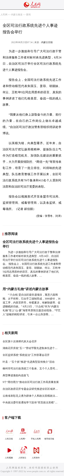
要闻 (28, 14)
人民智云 (22, 458)
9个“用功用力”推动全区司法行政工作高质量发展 (31, 382)
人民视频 (9, 458)
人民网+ (22, 439)
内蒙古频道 (16, 14)
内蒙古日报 (47, 42)
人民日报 (9, 439)
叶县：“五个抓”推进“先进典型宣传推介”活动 (28, 361)
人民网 (3, 14)
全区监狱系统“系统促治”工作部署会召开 (26, 355)
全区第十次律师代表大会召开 (20, 341)
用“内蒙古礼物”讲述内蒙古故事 (26, 289)
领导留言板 (49, 439)
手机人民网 (36, 439)
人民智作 (36, 458)
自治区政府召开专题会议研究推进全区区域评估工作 (33, 389)
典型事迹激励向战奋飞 (16, 375)
